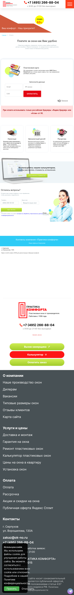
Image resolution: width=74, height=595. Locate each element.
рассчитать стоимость (37, 175)
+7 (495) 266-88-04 (43, 2)
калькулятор (65, 573)
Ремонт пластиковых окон (23, 448)
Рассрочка (11, 494)
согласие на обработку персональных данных (30, 213)
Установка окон (14, 469)
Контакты (11, 519)
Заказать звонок (37, 335)
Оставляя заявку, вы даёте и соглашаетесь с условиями (33, 214)
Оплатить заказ (37, 362)
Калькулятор (35, 354)
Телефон (3, 200)
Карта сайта (12, 417)
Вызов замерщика (35, 346)
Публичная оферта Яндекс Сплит (28, 508)
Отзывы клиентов (16, 410)
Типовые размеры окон (21, 403)
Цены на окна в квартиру (22, 462)
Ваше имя (24, 200)
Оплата (8, 487)
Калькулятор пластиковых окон (27, 455)
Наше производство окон (22, 382)
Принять (12, 588)
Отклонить (28, 588)
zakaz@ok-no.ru (15, 537)
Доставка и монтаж (18, 435)
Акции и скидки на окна (21, 501)
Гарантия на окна (16, 442)
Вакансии (10, 396)
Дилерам (10, 389)
